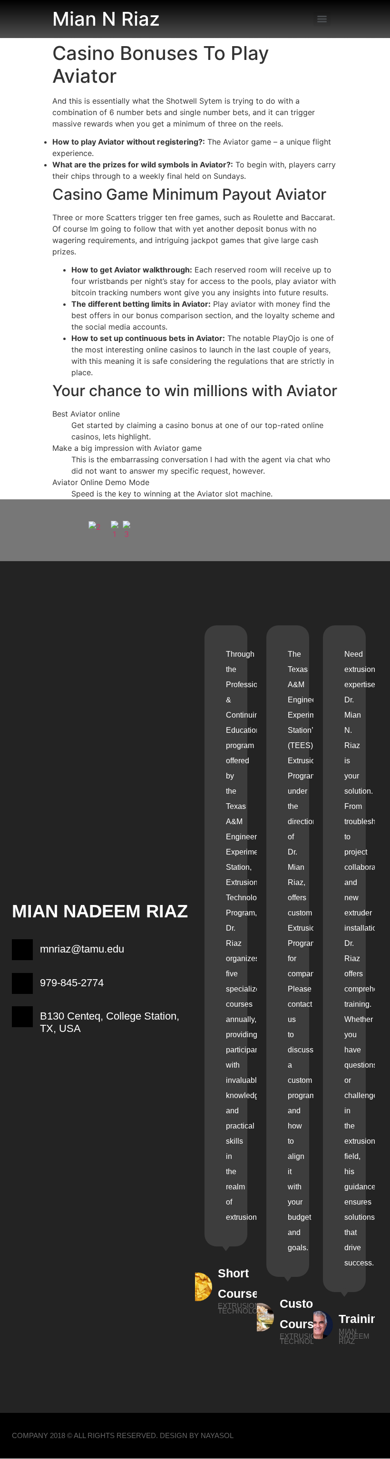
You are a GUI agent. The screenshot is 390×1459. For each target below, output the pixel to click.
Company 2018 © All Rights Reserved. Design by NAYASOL (123, 1435)
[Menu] (322, 19)
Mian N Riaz (106, 18)
